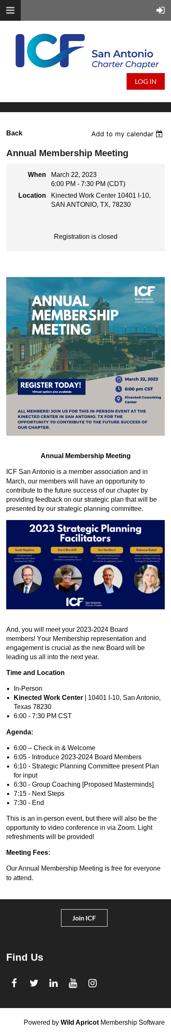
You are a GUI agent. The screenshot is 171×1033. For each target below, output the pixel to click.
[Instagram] (92, 983)
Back (14, 133)
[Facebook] (14, 983)
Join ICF (84, 918)
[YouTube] (73, 983)
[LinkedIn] (53, 983)
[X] (34, 983)
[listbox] (128, 134)
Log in (145, 81)
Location (32, 195)
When (37, 174)
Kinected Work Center (48, 697)
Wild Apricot (80, 1022)
